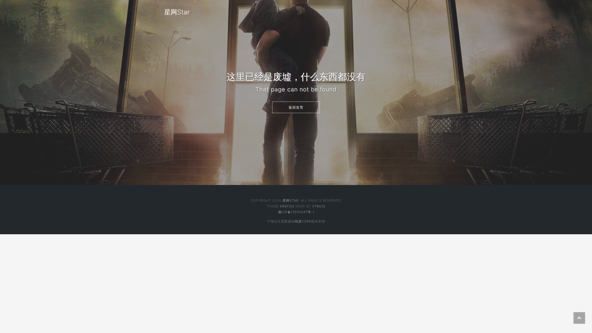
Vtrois (318, 206)
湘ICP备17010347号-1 (296, 212)
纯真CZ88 (303, 221)
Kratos (287, 206)
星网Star (177, 12)
